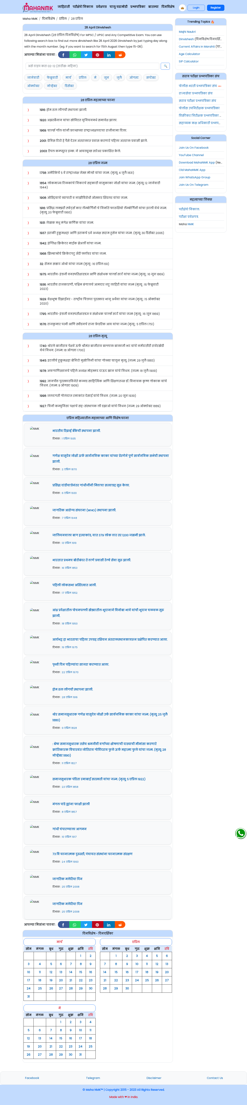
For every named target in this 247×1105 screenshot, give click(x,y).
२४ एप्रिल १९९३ (70, 862)
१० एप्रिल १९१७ (69, 837)
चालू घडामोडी (118, 7)
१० (28, 972)
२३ (90, 980)
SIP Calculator (189, 61)
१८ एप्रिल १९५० (70, 623)
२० (61, 980)
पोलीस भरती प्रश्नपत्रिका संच (198, 86)
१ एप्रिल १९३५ (69, 438)
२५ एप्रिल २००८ (70, 887)
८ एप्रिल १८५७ (69, 812)
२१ (70, 980)
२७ (61, 988)
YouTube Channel (191, 155)
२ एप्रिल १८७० (69, 469)
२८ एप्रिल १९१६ (70, 697)
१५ (80, 972)
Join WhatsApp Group (194, 177)
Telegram (93, 1078)
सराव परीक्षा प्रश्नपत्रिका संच (197, 101)
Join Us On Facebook (194, 148)
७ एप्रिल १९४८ (69, 518)
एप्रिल (63, 19)
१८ (40, 980)
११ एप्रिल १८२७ (69, 763)
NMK (191, 224)
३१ (28, 997)
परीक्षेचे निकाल (83, 7)
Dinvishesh (186, 39)
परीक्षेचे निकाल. (189, 209)
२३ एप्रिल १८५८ (70, 787)
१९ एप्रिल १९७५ (70, 647)
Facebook (32, 1078)
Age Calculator (189, 54)
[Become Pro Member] (182, 7)
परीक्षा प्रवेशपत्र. (189, 217)
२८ (71, 988)
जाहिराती (64, 7)
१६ (90, 972)
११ (40, 972)
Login (196, 7)
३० (90, 988)
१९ (51, 980)
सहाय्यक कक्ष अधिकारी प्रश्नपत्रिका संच (205, 123)
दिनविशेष (167, 7)
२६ (51, 988)
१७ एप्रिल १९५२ (70, 593)
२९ (81, 988)
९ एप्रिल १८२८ (69, 728)
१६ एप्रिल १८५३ (69, 568)
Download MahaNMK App (197, 162)
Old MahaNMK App (192, 170)
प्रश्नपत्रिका (137, 7)
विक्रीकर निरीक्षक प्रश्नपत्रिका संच (201, 116)
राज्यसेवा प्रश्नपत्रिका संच (196, 93)
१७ (28, 980)
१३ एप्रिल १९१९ (69, 543)
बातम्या (153, 7)
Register (216, 7)
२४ (29, 988)
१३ (61, 972)
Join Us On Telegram (193, 185)
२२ (81, 980)
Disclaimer (153, 1078)
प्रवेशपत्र (101, 7)
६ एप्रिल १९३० (69, 493)
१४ (70, 972)
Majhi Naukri (187, 32)
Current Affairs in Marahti (197, 46)
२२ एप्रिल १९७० (70, 672)
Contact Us (215, 1078)
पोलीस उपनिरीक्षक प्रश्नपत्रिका (199, 108)
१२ (51, 972)
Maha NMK (30, 19)
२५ (40, 988)
